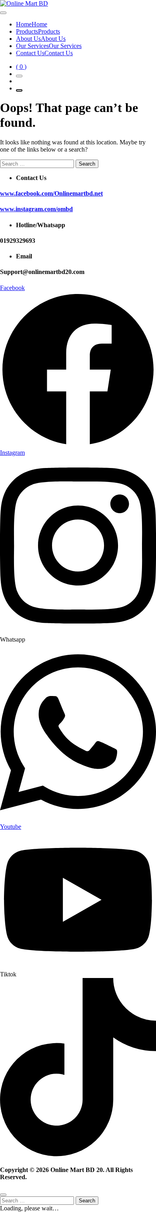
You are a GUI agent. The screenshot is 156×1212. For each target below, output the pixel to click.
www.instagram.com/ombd (36, 209)
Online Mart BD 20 (76, 1169)
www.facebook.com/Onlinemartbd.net (51, 193)
